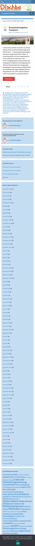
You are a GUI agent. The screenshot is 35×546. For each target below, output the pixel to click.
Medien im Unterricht (13, 503)
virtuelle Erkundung (19, 111)
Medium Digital (16, 106)
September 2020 (7, 223)
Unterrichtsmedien (11, 521)
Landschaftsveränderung (17, 103)
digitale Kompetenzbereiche (21, 95)
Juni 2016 (5, 309)
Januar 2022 (6, 199)
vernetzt (22, 523)
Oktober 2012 (7, 429)
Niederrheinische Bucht (9, 108)
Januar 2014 (6, 384)
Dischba (21, 477)
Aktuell (21, 32)
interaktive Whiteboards (12, 497)
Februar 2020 (6, 233)
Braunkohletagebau (21, 94)
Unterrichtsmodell (8, 111)
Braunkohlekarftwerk (9, 94)
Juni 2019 (5, 254)
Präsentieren (25, 509)
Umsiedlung (22, 110)
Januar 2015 (6, 353)
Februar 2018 (6, 288)
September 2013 (7, 395)
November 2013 (7, 391)
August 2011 (6, 463)
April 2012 (5, 443)
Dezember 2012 (7, 422)
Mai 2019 (5, 257)
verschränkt (6, 526)
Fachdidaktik (8, 484)
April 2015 (5, 347)
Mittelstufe (24, 106)
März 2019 (6, 264)
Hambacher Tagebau (12, 101)
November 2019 (7, 240)
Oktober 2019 (7, 244)
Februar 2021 (6, 216)
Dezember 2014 (7, 357)
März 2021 (6, 213)
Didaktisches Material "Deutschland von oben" (17, 152)
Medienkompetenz (13, 506)
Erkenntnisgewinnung (15, 482)
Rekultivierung (14, 110)
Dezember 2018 (7, 268)
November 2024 (7, 189)
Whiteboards (6, 531)
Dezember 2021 (7, 202)
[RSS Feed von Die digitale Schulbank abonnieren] (2, 1)
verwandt (28, 526)
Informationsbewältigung (13, 492)
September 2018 (7, 278)
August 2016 (6, 305)
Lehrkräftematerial (8, 104)
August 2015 (6, 333)
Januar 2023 (6, 196)
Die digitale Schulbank (8, 13)
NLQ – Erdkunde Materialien (10, 174)
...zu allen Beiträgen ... (14, 125)
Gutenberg (13, 32)
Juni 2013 (5, 401)
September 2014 (7, 367)
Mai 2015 (5, 343)
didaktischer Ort (10, 477)
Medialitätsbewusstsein (11, 499)
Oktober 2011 (7, 456)
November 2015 (7, 329)
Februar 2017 (6, 299)
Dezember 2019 (7, 237)
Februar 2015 (6, 350)
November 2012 (7, 425)
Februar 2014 (6, 381)
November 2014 (7, 360)
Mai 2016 (5, 312)
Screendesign (18, 511)
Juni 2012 (5, 439)
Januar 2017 (6, 302)
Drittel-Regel (28, 477)
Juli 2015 (5, 336)
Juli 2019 (5, 251)
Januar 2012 (6, 449)
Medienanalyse (24, 104)
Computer (21, 474)
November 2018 (7, 271)
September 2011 (7, 460)
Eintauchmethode (8, 97)
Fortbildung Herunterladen (11, 487)
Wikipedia (5, 177)
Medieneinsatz (25, 501)
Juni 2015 (5, 340)
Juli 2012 (5, 436)
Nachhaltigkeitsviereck (20, 107)
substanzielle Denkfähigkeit (13, 515)
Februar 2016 (6, 323)
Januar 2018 (6, 292)
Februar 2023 (6, 192)
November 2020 (7, 220)
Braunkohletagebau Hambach (18, 28)
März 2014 (6, 377)
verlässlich (16, 523)
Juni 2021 (5, 209)
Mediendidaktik (7, 106)
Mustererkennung (8, 107)
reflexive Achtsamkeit (8, 511)
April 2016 (5, 316)
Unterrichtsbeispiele (10, 519)
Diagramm (26, 474)
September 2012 (7, 432)
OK (18, 543)
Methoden (14, 508)
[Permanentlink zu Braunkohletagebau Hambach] (17, 40)
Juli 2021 (5, 206)
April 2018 (5, 285)
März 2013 (6, 412)
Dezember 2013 (7, 388)
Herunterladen (9, 489)
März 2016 (6, 319)
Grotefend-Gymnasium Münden (12, 167)
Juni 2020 (5, 227)
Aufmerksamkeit (10, 474)
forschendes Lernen (17, 98)
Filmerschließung (22, 485)
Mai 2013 (5, 405)
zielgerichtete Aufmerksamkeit (17, 532)
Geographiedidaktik (8, 100)
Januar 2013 (6, 419)
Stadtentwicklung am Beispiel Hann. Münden (16, 155)
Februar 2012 (6, 446)
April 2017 (5, 295)
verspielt (22, 526)
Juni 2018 (5, 281)
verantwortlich (25, 521)
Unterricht (19, 516)
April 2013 (5, 408)
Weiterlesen (8, 79)
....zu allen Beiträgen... (14, 140)
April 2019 (5, 261)
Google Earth (18, 100)
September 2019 (7, 247)
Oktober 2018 (7, 275)
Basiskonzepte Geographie (12, 93)
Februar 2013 (6, 415)
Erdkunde (25, 32)
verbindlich (8, 523)
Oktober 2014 (7, 364)
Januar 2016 (6, 326)
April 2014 (5, 374)
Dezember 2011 (7, 453)
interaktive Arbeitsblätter (16, 494)
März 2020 (6, 230)
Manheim (16, 104)
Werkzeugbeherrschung (14, 528)
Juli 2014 (5, 371)
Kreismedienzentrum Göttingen (12, 170)
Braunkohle (24, 93)
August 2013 (6, 398)
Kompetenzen (26, 497)
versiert (14, 525)
